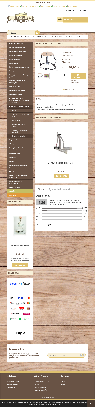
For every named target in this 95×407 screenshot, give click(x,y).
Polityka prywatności (40, 390)
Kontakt (63, 381)
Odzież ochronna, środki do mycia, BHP (18, 176)
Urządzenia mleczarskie (17, 47)
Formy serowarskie (15, 55)
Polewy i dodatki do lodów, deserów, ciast (17, 149)
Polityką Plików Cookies (51, 402)
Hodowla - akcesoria (18, 136)
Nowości (12, 191)
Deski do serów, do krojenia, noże (18, 166)
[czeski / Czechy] (44, 6)
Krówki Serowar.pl (15, 187)
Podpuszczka (13, 63)
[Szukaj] (37, 32)
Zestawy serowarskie (16, 43)
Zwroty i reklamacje (40, 387)
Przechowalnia (11, 387)
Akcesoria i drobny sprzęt (17, 51)
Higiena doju (16, 120)
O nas (63, 384)
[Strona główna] (20, 17)
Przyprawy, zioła (14, 154)
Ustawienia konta (12, 384)
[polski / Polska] (13, 6)
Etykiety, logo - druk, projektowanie (16, 182)
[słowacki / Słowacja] (58, 6)
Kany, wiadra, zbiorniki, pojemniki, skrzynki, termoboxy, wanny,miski (19, 100)
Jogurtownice (13, 140)
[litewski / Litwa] (71, 6)
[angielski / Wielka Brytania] (29, 6)
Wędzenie (12, 158)
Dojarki (14, 110)
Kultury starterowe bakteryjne (19, 67)
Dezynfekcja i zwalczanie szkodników (19, 131)
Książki (11, 171)
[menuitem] (15, 37)
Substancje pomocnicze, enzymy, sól (17, 82)
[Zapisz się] (82, 355)
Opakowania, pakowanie (17, 91)
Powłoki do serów (15, 87)
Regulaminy (38, 384)
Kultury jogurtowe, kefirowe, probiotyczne (18, 76)
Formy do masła (14, 59)
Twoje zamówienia (13, 381)
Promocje (12, 195)
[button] (69, 89)
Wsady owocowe (14, 144)
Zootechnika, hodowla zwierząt (19, 106)
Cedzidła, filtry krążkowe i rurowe (20, 125)
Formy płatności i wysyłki (41, 381)
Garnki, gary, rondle (15, 94)
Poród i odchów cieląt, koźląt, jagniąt (21, 115)
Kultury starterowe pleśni (17, 71)
